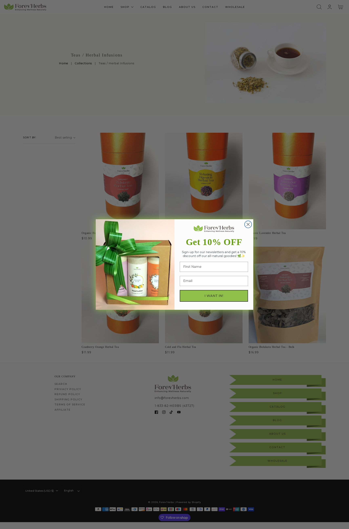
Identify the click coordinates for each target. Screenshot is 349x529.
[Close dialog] (248, 224)
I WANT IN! (214, 296)
